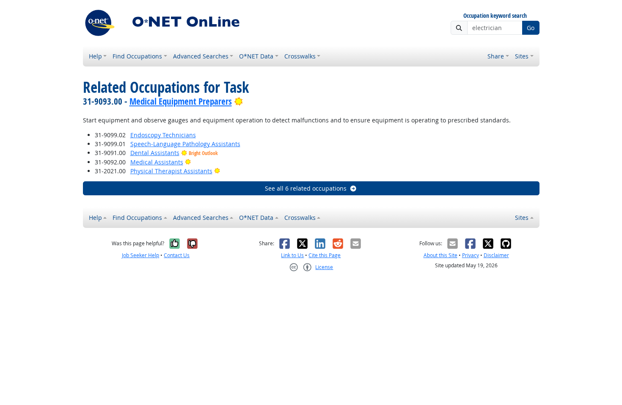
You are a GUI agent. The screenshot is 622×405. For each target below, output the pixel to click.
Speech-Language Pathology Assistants (185, 144)
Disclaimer (496, 255)
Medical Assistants (156, 162)
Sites (521, 56)
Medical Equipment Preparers (180, 101)
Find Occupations (137, 56)
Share (495, 56)
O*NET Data (256, 56)
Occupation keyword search (495, 15)
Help (95, 56)
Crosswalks (300, 56)
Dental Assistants (154, 153)
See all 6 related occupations (306, 188)
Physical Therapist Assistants (171, 171)
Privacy (470, 255)
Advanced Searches (200, 56)
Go (530, 28)
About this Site (440, 255)
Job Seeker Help (140, 255)
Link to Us (292, 255)
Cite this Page (324, 255)
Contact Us (177, 255)
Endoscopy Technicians (163, 135)
